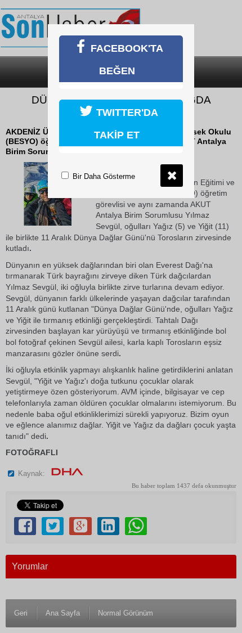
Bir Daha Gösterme (102, 176)
